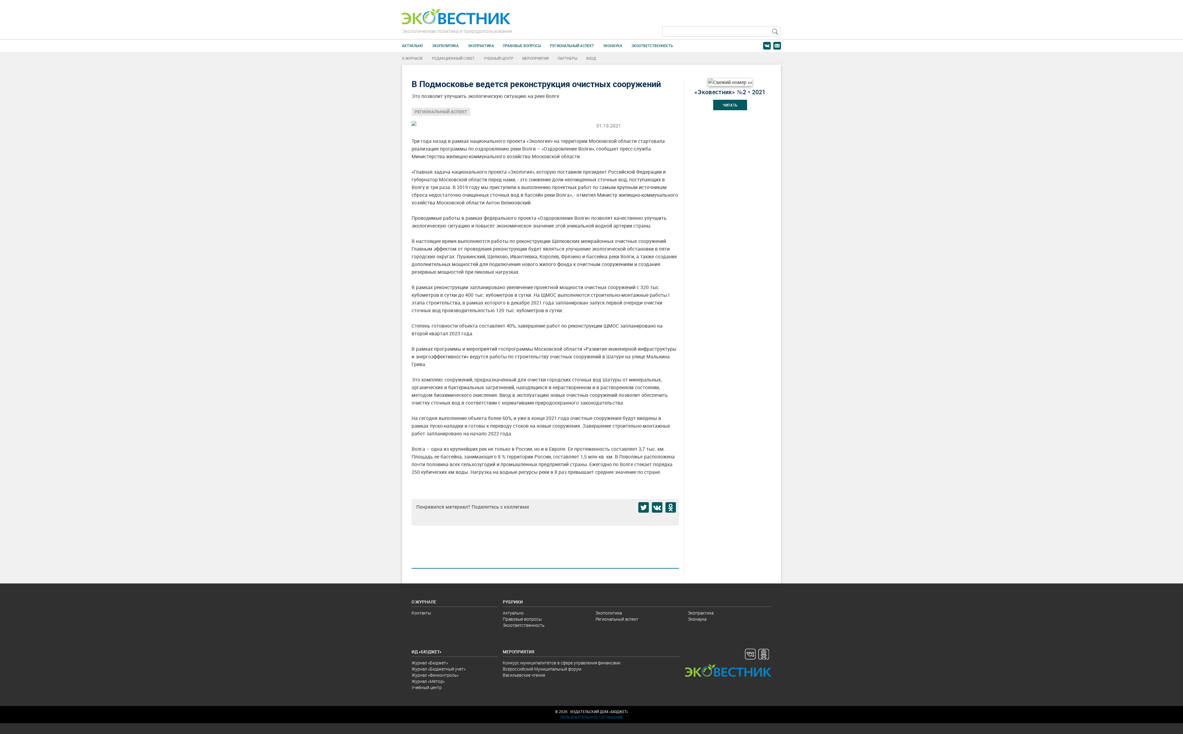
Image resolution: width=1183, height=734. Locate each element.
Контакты (421, 613)
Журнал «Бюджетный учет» (438, 669)
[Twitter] (643, 507)
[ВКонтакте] (657, 507)
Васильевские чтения (524, 675)
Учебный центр (499, 58)
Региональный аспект (572, 45)
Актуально (412, 45)
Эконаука (612, 45)
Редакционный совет (453, 58)
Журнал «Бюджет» (430, 663)
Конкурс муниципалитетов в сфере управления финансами (561, 663)
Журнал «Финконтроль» (435, 675)
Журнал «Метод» (428, 681)
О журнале (412, 58)
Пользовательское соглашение (591, 717)
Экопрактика (481, 45)
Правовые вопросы (522, 45)
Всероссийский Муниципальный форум (542, 669)
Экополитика (445, 45)
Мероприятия (535, 58)
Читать (730, 105)
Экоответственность (652, 45)
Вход (591, 58)
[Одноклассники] (670, 507)
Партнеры (567, 58)
